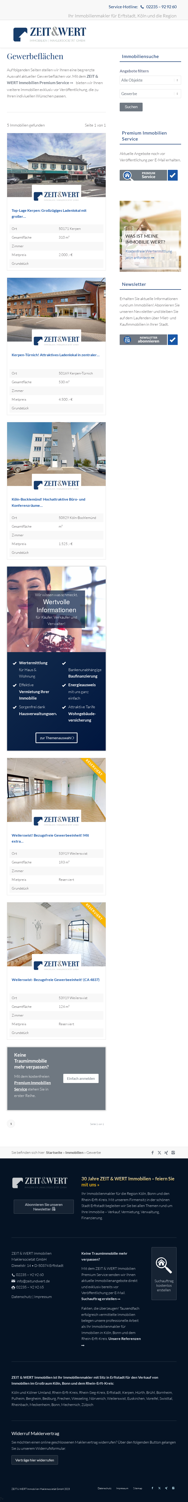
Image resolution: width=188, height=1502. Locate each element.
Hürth (140, 1392)
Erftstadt (114, 1392)
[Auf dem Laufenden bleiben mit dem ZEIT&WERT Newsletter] (149, 340)
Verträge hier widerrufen (34, 1460)
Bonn (55, 1404)
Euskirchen (136, 1398)
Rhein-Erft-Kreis (65, 1392)
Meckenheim (40, 1404)
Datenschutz (21, 1296)
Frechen (63, 1398)
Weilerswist (116, 1398)
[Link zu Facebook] (152, 1152)
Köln (15, 1392)
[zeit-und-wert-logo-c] (49, 34)
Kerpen (128, 1392)
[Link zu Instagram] (173, 1152)
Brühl (150, 1392)
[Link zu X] (159, 1152)
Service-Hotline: (143, 6)
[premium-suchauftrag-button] (149, 176)
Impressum (43, 1296)
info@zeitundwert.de (33, 1281)
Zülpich (87, 1404)
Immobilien (74, 1152)
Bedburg (49, 1398)
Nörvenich (97, 1398)
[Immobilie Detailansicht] (56, 170)
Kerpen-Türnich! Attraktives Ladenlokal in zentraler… (56, 355)
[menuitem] (141, 7)
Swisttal (166, 1398)
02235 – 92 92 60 (30, 1274)
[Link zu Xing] (166, 1152)
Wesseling (80, 1398)
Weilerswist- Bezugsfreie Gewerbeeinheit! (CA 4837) (56, 979)
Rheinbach (19, 1404)
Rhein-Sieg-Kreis (92, 1392)
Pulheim (18, 1398)
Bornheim (164, 1392)
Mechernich (70, 1404)
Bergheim (33, 1398)
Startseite (54, 1152)
